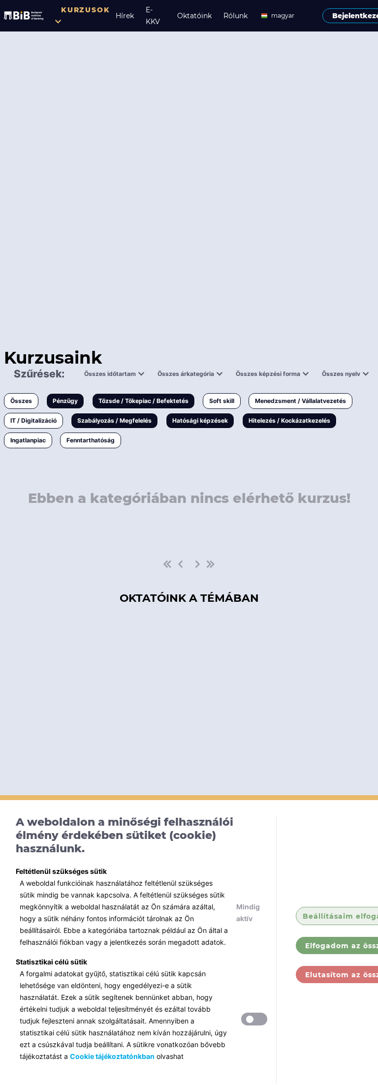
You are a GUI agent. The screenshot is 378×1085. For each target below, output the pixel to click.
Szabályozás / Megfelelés (114, 420)
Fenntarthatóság (90, 440)
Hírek (125, 15)
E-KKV (153, 15)
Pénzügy (65, 400)
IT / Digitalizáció (33, 420)
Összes (21, 400)
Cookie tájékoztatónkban (112, 1056)
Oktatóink (194, 15)
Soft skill (221, 400)
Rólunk (235, 15)
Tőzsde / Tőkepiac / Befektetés (143, 400)
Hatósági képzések (200, 420)
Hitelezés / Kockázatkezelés (289, 420)
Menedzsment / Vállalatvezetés (300, 400)
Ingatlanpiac (28, 440)
